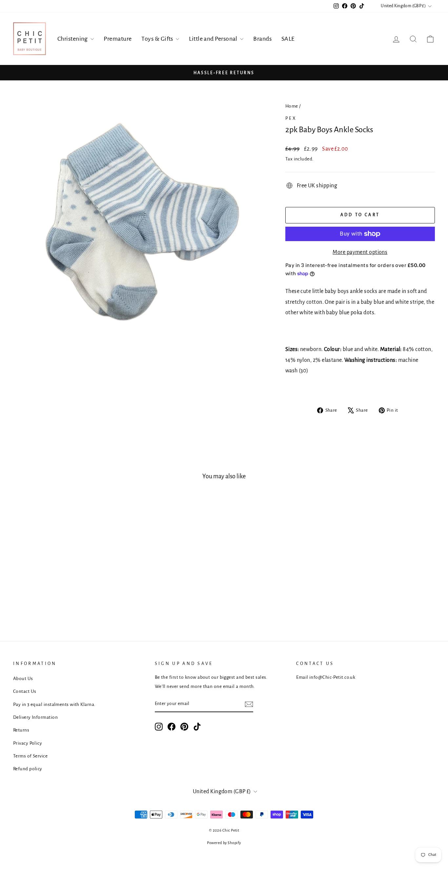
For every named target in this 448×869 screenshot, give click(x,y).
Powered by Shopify (224, 843)
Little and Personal (213, 38)
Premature (118, 38)
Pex (291, 118)
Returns (21, 730)
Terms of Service (30, 756)
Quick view (63, 562)
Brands (262, 38)
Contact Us (24, 691)
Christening (73, 38)
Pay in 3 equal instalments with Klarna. (54, 704)
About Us (23, 678)
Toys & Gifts (157, 38)
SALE (288, 38)
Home (291, 106)
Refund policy (27, 768)
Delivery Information (35, 717)
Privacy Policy (27, 743)
